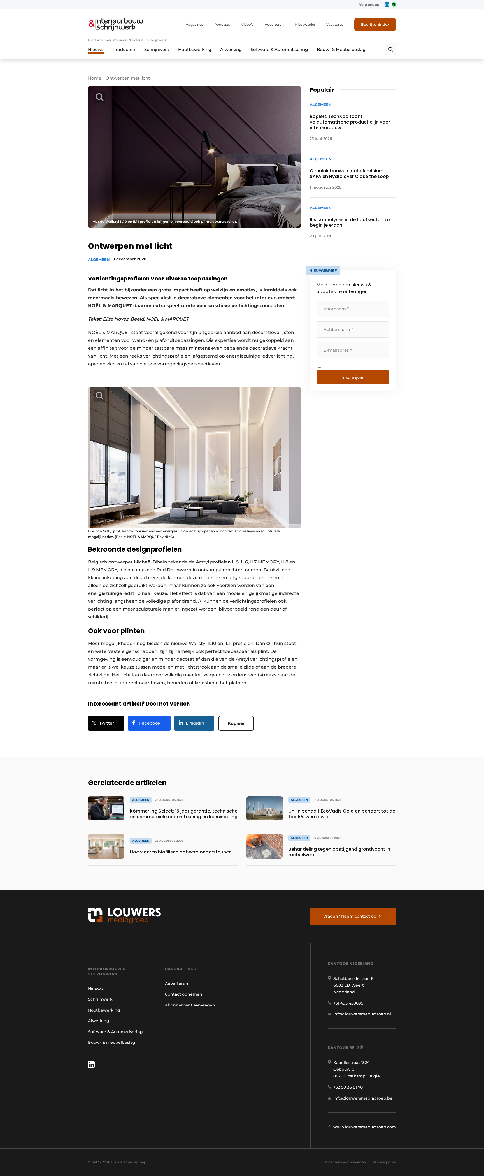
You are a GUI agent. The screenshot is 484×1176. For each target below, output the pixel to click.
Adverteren (274, 24)
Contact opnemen (183, 994)
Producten (124, 49)
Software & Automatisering (279, 49)
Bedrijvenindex (375, 24)
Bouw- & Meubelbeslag (341, 49)
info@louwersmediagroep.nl (362, 1014)
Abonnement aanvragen (190, 1005)
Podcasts (222, 24)
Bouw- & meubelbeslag (111, 1042)
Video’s (247, 24)
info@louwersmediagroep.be (362, 1098)
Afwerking (231, 49)
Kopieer (236, 723)
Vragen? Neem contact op (349, 916)
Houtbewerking (194, 49)
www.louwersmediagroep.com (364, 1126)
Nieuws (96, 49)
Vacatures (334, 24)
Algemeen (99, 259)
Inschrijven (353, 377)
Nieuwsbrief (305, 24)
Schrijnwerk (156, 49)
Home (94, 78)
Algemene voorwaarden (345, 1162)
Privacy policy (384, 1162)
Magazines (194, 24)
